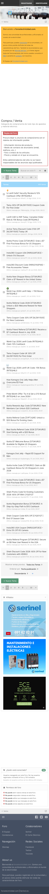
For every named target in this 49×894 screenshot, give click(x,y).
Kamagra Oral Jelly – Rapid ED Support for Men (25, 454)
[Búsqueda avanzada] (45, 170)
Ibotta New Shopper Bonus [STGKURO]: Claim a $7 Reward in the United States (24, 277)
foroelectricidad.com (22, 864)
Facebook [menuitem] (30, 847)
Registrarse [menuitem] (26, 3)
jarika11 (23, 311)
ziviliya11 (24, 282)
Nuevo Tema (10, 170)
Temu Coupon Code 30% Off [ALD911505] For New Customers (26, 318)
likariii (23, 435)
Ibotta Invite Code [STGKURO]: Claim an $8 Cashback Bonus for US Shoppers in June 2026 (26, 468)
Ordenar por (23, 569)
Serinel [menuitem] (28, 832)
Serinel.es (24, 891)
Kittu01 (23, 198)
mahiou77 (24, 270)
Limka (23, 509)
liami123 (24, 447)
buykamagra (25, 459)
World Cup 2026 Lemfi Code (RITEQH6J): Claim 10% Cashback (25, 342)
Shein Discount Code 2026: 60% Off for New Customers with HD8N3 (26, 552)
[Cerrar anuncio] (45, 29)
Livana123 (24, 411)
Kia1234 (24, 545)
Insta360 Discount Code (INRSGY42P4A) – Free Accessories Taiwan (26, 266)
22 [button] (31, 177)
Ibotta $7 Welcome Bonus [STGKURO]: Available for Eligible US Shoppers (24, 442)
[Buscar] (40, 170)
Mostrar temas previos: (22, 564)
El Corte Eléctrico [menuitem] (33, 835)
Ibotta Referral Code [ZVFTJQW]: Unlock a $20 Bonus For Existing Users (25, 418)
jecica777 (24, 258)
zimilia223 (24, 246)
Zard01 (23, 347)
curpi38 (23, 423)
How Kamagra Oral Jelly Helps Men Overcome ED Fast (22, 381)
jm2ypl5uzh (25, 359)
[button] (3, 177)
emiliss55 (24, 533)
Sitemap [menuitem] (5, 847)
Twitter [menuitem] (29, 850)
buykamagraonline (27, 385)
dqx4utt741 (25, 497)
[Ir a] (46, 22)
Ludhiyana (24, 473)
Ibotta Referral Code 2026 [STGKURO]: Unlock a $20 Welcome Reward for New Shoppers (24, 305)
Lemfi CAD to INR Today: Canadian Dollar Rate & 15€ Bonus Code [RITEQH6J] (25, 218)
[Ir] (32, 573)
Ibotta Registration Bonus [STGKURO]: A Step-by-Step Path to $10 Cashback (24, 505)
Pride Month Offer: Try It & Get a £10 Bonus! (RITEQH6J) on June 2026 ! (26, 395)
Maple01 (24, 399)
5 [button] (22, 177)
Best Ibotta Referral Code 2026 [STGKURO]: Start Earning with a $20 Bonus (26, 430)
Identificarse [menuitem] (41, 3)
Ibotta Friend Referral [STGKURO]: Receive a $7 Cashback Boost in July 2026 (26, 330)
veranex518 (25, 521)
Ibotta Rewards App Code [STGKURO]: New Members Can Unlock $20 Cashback (26, 406)
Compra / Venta (11, 120)
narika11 (23, 335)
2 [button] (10, 177)
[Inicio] (24, 12)
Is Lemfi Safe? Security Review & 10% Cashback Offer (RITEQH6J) (23, 194)
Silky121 (24, 373)
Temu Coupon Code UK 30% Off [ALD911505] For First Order (21, 354)
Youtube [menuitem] (29, 854)
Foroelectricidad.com (20, 61)
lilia (22, 485)
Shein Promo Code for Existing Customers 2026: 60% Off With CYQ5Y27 (25, 493)
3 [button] (14, 177)
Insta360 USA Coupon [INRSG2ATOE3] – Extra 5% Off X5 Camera (25, 529)
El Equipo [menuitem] (6, 832)
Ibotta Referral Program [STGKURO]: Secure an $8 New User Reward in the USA (26, 540)
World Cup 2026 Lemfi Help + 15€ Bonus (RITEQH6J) (25, 292)
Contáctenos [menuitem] (7, 835)
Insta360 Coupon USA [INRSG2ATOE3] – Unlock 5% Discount (25, 254)
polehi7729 (25, 557)
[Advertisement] (24, 90)
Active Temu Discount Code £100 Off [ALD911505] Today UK (23, 230)
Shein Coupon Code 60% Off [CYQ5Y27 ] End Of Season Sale (25, 517)
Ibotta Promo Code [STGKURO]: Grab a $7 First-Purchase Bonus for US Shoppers (25, 242)
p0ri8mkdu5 (25, 323)
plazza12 (24, 234)
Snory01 (24, 222)
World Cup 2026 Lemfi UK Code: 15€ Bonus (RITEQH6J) (26, 369)
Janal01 (23, 296)
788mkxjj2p (25, 210)
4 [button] (18, 177)
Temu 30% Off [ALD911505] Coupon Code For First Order (26, 206)
